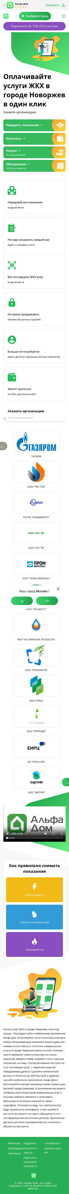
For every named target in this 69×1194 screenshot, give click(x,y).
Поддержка (30, 1143)
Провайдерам (16, 1148)
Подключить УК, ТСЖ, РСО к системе (34, 26)
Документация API (53, 1150)
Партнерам (14, 1153)
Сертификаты (52, 1143)
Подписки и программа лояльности (30, 1162)
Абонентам (14, 1143)
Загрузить (52, 5)
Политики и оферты (30, 1150)
